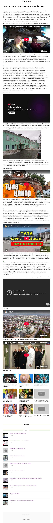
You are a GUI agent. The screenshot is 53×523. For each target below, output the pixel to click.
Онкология (26, 1)
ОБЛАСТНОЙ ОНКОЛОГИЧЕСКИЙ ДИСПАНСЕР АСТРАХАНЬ (22, 500)
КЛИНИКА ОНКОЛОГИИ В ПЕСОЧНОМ (17, 456)
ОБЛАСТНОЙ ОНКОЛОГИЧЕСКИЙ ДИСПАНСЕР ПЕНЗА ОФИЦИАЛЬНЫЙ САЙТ (26, 478)
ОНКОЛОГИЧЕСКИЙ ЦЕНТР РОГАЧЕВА (18, 433)
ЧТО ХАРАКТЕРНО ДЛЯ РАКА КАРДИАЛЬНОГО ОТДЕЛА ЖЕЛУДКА (23, 485)
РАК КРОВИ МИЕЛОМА (14, 493)
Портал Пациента (26, 519)
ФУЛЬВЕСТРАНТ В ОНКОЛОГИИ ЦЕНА (18, 448)
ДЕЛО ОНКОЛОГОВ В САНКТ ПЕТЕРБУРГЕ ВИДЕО (20, 463)
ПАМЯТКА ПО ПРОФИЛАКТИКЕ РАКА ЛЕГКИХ (19, 441)
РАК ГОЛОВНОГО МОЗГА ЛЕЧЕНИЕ (17, 470)
